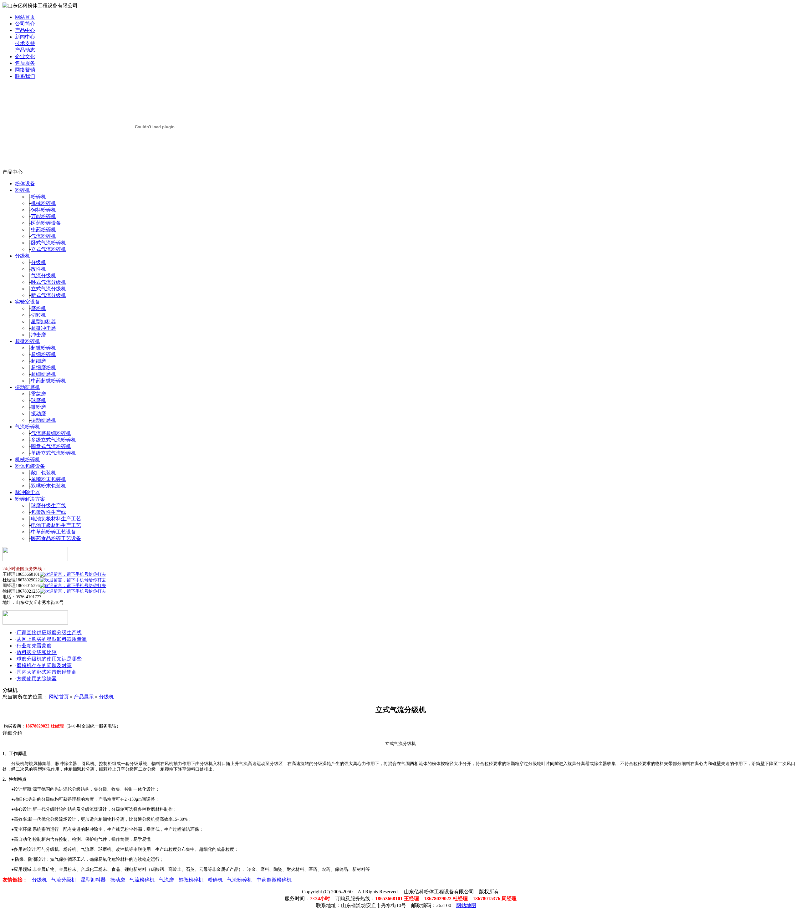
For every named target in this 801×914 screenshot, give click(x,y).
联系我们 (25, 76)
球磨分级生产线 (48, 505)
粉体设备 (25, 183)
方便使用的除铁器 (37, 678)
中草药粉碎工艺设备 (53, 531)
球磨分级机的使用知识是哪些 (49, 658)
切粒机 (38, 315)
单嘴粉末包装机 (48, 479)
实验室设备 (27, 301)
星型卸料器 (43, 321)
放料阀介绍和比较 (37, 652)
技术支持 (25, 43)
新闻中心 (25, 36)
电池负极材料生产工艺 (56, 518)
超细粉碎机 (43, 354)
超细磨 (38, 361)
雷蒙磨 (38, 393)
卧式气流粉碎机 (48, 242)
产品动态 (25, 50)
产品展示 (84, 696)
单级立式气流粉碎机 (53, 453)
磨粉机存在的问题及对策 (44, 665)
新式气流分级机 (48, 295)
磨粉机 (38, 308)
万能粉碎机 (43, 216)
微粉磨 (38, 407)
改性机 (38, 269)
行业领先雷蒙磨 (34, 645)
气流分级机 (43, 275)
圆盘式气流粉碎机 (51, 446)
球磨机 (38, 400)
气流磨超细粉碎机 (51, 433)
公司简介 (25, 23)
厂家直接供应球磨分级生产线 (49, 632)
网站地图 (466, 905)
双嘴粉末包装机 (48, 485)
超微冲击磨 (43, 328)
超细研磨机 (43, 374)
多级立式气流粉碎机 (53, 439)
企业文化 (25, 56)
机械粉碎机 (43, 203)
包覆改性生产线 (48, 512)
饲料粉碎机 (43, 209)
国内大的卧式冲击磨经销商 (47, 672)
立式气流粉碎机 (48, 249)
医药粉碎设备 (46, 223)
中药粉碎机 (43, 229)
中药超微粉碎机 (48, 380)
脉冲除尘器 (27, 492)
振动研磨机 (27, 387)
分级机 (22, 255)
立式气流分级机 (48, 288)
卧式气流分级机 (48, 282)
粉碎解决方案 (30, 499)
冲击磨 (38, 334)
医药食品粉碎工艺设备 (56, 538)
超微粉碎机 (27, 341)
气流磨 (166, 879)
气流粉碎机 (43, 236)
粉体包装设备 (30, 466)
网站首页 (25, 17)
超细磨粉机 (43, 367)
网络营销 (25, 69)
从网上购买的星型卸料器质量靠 (52, 639)
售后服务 (25, 63)
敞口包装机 (43, 472)
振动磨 (38, 413)
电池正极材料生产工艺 (56, 525)
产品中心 (25, 30)
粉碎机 (22, 190)
